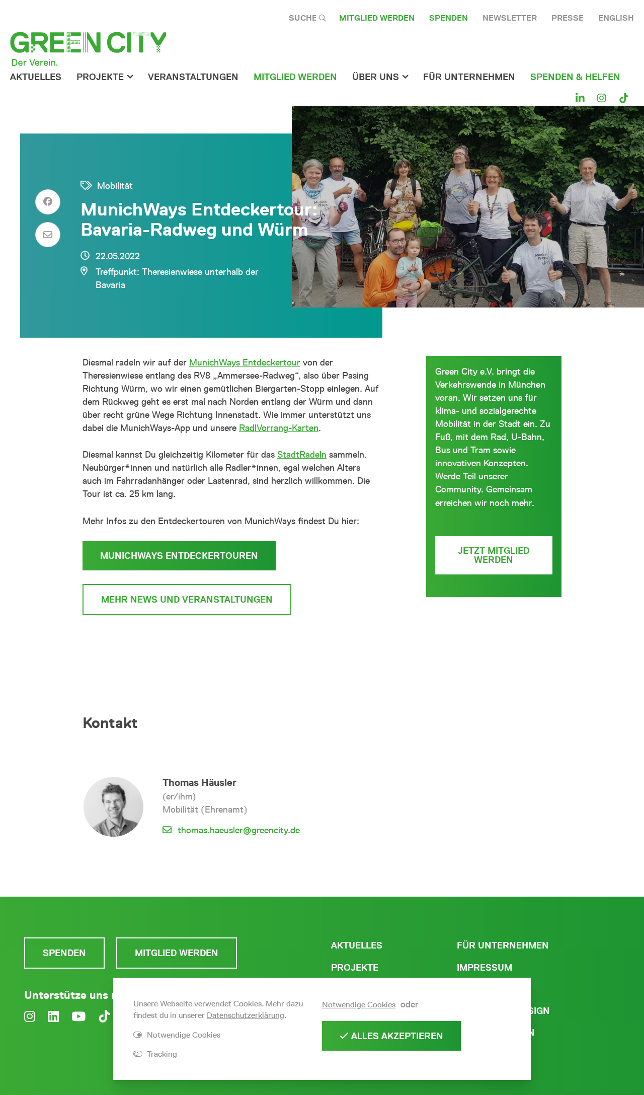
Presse (567, 18)
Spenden (448, 18)
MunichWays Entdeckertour (244, 362)
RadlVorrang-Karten (278, 427)
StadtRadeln (302, 454)
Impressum (484, 967)
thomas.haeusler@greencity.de (239, 830)
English (616, 18)
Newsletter (509, 18)
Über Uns (375, 77)
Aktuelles (35, 77)
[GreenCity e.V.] (88, 48)
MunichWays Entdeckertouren (179, 555)
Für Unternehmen (503, 945)
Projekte (100, 77)
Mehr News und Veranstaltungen (187, 599)
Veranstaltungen (193, 77)
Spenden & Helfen (575, 77)
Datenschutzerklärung (245, 1015)
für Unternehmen (469, 77)
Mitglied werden (377, 18)
